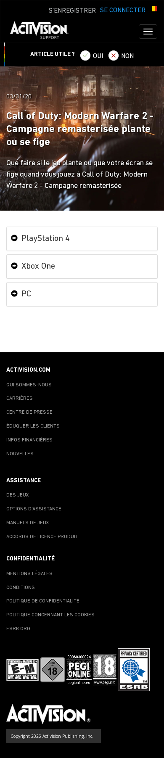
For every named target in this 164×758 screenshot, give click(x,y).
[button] (153, 9)
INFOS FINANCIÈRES (29, 440)
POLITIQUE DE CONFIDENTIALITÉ (42, 601)
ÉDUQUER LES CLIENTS (33, 426)
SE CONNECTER (122, 10)
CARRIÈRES (19, 398)
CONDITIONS (20, 587)
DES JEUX (17, 495)
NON (127, 56)
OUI (98, 56)
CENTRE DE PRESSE (29, 412)
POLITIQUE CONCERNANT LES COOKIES (50, 615)
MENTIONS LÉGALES (29, 573)
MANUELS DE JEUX (27, 523)
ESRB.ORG (18, 628)
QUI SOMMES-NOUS (29, 385)
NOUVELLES (20, 454)
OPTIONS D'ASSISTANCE (33, 509)
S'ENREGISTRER (72, 11)
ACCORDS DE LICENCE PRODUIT (42, 536)
